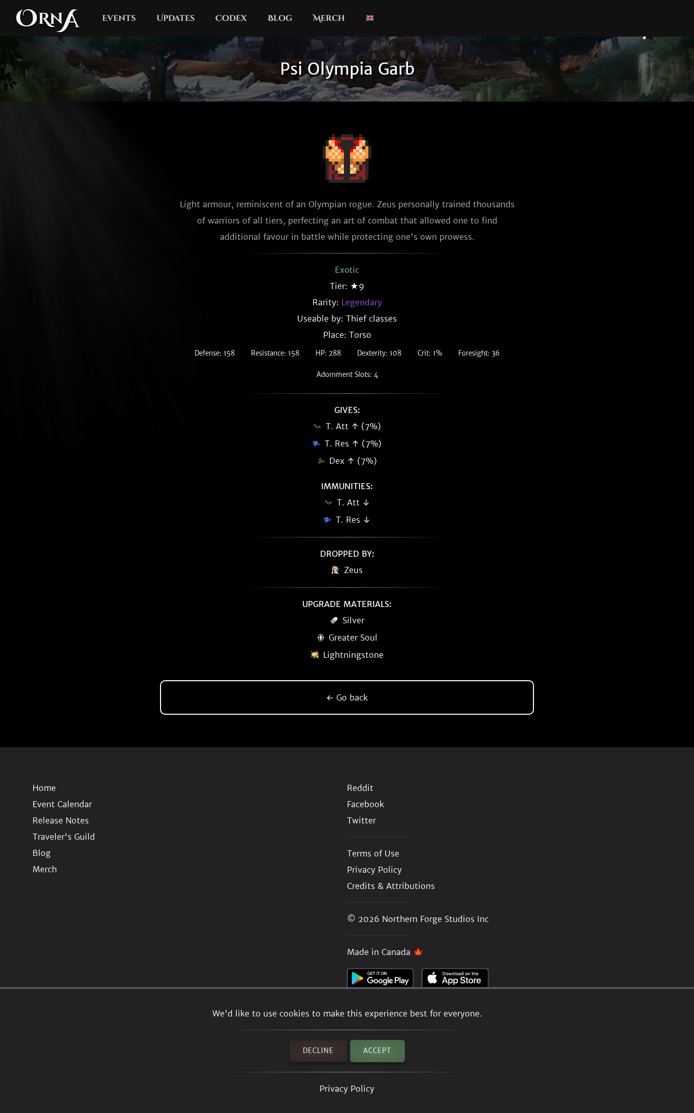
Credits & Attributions (391, 886)
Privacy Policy (347, 1089)
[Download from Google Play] (384, 981)
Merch (329, 18)
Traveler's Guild (64, 837)
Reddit (360, 788)
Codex (231, 18)
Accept (377, 1050)
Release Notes (61, 820)
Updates (175, 18)
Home (44, 788)
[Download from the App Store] (459, 981)
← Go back (347, 697)
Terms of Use (373, 853)
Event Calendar (62, 804)
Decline (318, 1050)
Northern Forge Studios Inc (435, 919)
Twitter (361, 820)
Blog (280, 18)
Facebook (365, 804)
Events (119, 18)
